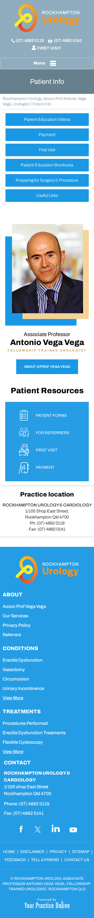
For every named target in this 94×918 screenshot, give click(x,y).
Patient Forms (51, 415)
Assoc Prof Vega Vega (24, 606)
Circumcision (16, 679)
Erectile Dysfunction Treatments (34, 732)
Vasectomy (14, 669)
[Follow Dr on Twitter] (38, 829)
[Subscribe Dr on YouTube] (73, 829)
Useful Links (47, 195)
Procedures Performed (25, 723)
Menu (39, 63)
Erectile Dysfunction (23, 660)
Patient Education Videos (47, 119)
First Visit (49, 48)
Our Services (15, 615)
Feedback (15, 860)
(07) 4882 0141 (68, 40)
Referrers (12, 634)
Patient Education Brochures (47, 165)
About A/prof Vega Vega (47, 367)
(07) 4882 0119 (30, 40)
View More (13, 697)
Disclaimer (32, 852)
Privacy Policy (17, 625)
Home (9, 852)
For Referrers (52, 433)
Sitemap (80, 852)
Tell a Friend (45, 860)
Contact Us (76, 860)
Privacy (58, 852)
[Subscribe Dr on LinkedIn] (55, 829)
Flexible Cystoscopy (23, 742)
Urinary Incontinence (23, 688)
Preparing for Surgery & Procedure (47, 180)
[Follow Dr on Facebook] (20, 829)
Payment (47, 134)
